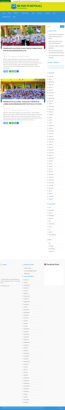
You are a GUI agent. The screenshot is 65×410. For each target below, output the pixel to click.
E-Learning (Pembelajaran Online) (30, 270)
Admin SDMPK (8, 56)
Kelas (54, 13)
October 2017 (51, 199)
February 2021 (51, 130)
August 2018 (51, 188)
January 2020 (51, 152)
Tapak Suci (50, 232)
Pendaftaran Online (27, 268)
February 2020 (51, 149)
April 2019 (50, 169)
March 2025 (51, 90)
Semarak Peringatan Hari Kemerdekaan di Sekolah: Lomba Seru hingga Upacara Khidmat (56, 36)
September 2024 (51, 98)
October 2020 (51, 136)
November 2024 (51, 92)
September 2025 (51, 81)
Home (4, 13)
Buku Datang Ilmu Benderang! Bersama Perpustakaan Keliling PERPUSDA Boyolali (32, 1)
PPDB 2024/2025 (52, 223)
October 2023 (51, 111)
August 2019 (51, 160)
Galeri (14, 16)
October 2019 (51, 155)
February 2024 (51, 106)
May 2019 (50, 166)
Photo (50, 221)
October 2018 (51, 185)
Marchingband (51, 215)
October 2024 (51, 95)
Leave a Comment (25, 56)
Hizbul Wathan (51, 210)
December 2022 (51, 125)
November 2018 (51, 182)
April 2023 (50, 122)
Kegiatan (16, 13)
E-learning (47, 13)
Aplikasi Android (6, 16)
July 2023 (50, 117)
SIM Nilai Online (27, 273)
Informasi (39, 13)
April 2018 (50, 193)
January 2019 (51, 177)
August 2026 (51, 76)
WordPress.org (51, 251)
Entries (51, 245)
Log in (50, 243)
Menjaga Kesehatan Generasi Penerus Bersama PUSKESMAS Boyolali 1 (55, 42)
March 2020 (51, 147)
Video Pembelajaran (52, 234)
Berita (18, 56)
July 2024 (50, 103)
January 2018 (51, 196)
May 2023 (50, 120)
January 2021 (51, 133)
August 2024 (51, 100)
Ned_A (50, 65)
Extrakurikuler (25, 13)
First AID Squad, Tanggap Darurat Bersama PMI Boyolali (56, 56)
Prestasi (50, 226)
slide (49, 229)
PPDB (33, 13)
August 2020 (51, 141)
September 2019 (51, 158)
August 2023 (51, 114)
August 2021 (51, 128)
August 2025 (51, 84)
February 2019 (51, 174)
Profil (9, 13)
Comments (51, 248)
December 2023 (51, 109)
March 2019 (51, 171)
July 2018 (50, 190)
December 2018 (51, 179)
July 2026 (50, 79)
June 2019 (50, 163)
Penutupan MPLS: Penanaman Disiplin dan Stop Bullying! (56, 47)
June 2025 (50, 87)
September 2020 (51, 139)
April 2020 (50, 144)
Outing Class (51, 218)
